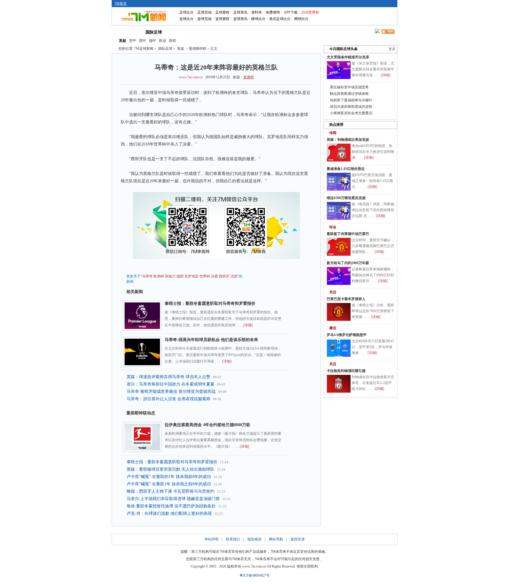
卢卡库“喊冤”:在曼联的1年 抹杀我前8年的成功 (169, 476)
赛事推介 (282, 32)
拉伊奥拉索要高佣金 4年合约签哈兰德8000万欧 (207, 425)
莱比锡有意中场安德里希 (349, 87)
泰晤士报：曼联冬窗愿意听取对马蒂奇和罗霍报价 (210, 303)
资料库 (256, 12)
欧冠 (162, 41)
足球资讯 (240, 12)
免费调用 (273, 12)
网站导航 (276, 539)
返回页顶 (297, 539)
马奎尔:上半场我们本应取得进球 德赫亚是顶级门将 (173, 499)
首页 (127, 32)
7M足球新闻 (143, 49)
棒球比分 (258, 19)
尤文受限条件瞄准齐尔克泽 (348, 57)
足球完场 (204, 12)
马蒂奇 (147, 276)
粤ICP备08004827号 (254, 575)
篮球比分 (186, 19)
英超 (122, 41)
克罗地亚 (191, 276)
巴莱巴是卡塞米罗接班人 (346, 299)
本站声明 (211, 539)
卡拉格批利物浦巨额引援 (346, 371)
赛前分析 (231, 32)
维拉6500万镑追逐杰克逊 (346, 198)
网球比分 (301, 19)
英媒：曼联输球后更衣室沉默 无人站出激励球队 (170, 469)
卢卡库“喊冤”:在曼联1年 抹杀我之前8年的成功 (169, 484)
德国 (180, 276)
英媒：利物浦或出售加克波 (348, 140)
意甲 (132, 41)
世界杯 (204, 276)
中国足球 (180, 32)
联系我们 (233, 539)
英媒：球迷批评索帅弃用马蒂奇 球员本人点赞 (168, 377)
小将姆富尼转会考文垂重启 (351, 113)
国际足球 (154, 32)
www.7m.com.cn (191, 77)
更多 (392, 49)
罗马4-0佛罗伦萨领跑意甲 (347, 335)
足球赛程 (222, 12)
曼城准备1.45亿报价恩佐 (346, 169)
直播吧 (248, 77)
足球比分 (186, 12)
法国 (233, 276)
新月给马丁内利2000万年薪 (348, 263)
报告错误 (254, 539)
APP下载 (291, 12)
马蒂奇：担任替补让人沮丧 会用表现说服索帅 (168, 399)
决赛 (214, 276)
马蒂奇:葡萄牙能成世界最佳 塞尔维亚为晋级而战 (171, 391)
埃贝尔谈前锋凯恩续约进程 (351, 107)
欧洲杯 (158, 276)
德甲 (152, 41)
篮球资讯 (240, 19)
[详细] (248, 325)
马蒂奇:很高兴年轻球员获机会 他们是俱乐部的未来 (211, 340)
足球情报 (307, 32)
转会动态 (206, 32)
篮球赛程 (222, 19)
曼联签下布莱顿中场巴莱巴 (348, 234)
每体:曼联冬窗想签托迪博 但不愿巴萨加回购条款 (171, 506)
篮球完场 (204, 19)
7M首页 (121, 3)
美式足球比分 (279, 19)
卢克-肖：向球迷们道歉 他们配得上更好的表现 (169, 513)
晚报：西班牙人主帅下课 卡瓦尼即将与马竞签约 (170, 491)
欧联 (172, 41)
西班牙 (224, 276)
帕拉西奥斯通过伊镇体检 (349, 94)
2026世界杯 (310, 12)
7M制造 (256, 32)
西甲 (142, 41)
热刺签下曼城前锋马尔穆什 (351, 100)
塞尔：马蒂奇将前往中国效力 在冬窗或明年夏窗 (170, 384)
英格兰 (170, 276)
